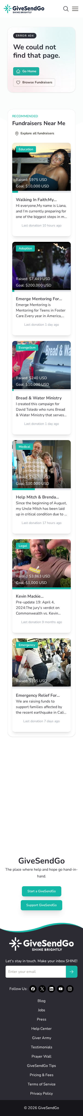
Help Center (41, 1028)
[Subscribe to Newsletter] (71, 972)
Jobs (41, 1010)
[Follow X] (42, 989)
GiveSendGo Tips (41, 1065)
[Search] (66, 9)
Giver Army (41, 1037)
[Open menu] (75, 9)
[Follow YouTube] (60, 989)
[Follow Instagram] (70, 989)
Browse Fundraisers (37, 82)
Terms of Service (42, 1084)
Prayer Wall (41, 1056)
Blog (41, 1000)
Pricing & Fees (41, 1075)
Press (41, 1019)
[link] (41, 189)
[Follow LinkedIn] (51, 989)
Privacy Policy (41, 1093)
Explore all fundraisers (37, 133)
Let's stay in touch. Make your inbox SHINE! (41, 961)
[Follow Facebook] (33, 989)
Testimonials (41, 1047)
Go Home (29, 71)
